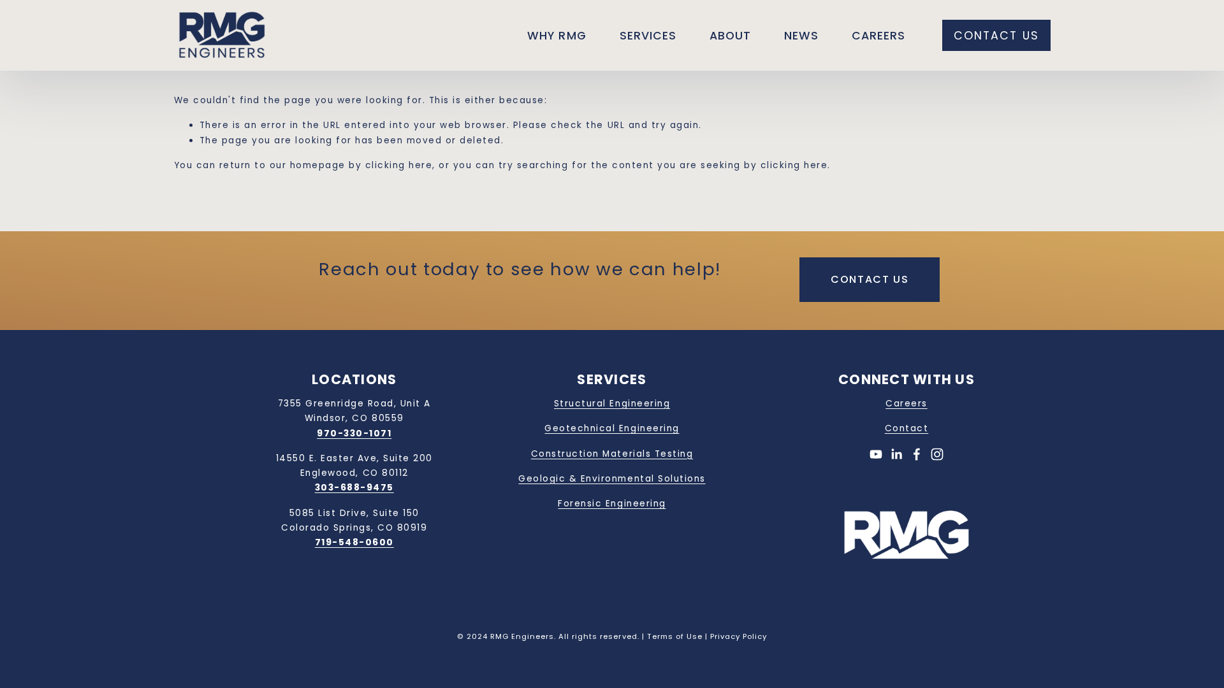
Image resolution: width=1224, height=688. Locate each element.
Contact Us (996, 35)
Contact (907, 428)
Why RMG (556, 35)
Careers (878, 35)
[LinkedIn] (896, 454)
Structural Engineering (612, 404)
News (801, 35)
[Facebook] (916, 454)
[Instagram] (937, 454)
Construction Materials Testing (612, 454)
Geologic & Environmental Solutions (611, 479)
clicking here (399, 165)
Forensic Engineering (612, 504)
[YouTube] (876, 454)
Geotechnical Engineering (611, 428)
